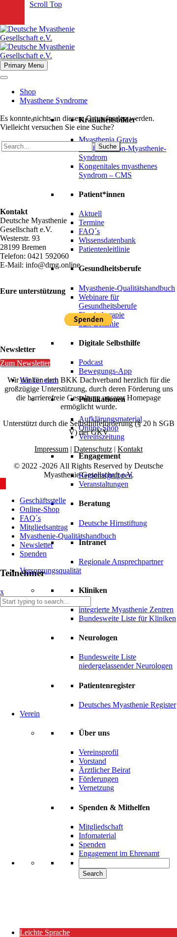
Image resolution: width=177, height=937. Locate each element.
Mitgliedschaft (101, 826)
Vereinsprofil (98, 752)
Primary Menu (24, 65)
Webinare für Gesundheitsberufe (108, 301)
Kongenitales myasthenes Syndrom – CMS (118, 170)
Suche (107, 146)
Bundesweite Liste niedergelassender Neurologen (126, 661)
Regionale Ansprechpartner (121, 561)
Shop (28, 91)
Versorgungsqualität (50, 570)
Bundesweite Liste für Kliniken (127, 618)
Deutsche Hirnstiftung (113, 523)
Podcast (91, 362)
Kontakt (130, 449)
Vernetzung (96, 787)
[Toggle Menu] (4, 77)
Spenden (92, 844)
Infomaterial (97, 835)
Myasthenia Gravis (108, 139)
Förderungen (98, 779)
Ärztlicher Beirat (104, 770)
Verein (30, 713)
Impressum (51, 449)
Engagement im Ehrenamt (119, 853)
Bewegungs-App (105, 371)
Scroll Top (46, 4)
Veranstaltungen (103, 484)
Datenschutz (93, 449)
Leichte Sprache (45, 932)
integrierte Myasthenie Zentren (126, 609)
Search (93, 873)
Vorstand (92, 761)
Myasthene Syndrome (54, 100)
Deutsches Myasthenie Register (127, 705)
